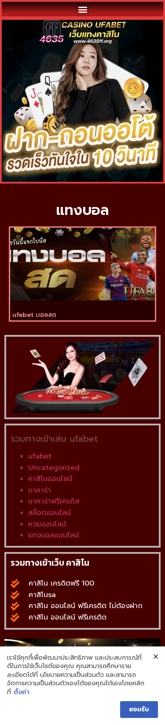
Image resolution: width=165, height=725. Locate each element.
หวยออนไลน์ (47, 524)
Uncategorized (54, 467)
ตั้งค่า (21, 692)
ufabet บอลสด (34, 314)
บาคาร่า (39, 490)
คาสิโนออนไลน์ (50, 478)
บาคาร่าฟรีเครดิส (53, 501)
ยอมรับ (139, 709)
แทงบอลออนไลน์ (53, 535)
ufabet (39, 456)
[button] (82, 9)
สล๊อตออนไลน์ (49, 512)
